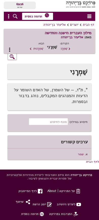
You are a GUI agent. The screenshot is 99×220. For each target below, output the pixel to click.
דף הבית (88, 24)
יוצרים (74, 24)
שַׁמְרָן (66, 48)
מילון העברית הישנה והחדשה (68, 33)
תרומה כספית (37, 15)
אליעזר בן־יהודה (54, 24)
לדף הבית (92, 161)
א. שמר (83, 154)
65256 (19, 4)
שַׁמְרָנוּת (36, 48)
